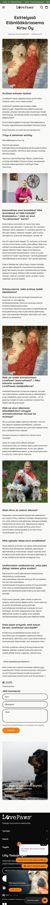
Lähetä (11, 730)
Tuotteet (6, 831)
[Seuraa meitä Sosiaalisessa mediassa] (4, 888)
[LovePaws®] (25, 7)
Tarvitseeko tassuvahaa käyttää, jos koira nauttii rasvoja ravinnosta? (24, 788)
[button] (41, 7)
